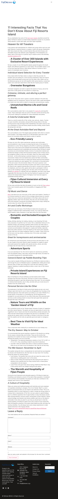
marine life (38, 111)
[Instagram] (6, 488)
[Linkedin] (8, 488)
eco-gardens (15, 171)
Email (10, 441)
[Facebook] (3, 488)
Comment (11, 417)
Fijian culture (46, 185)
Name (10, 435)
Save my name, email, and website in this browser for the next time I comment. (29, 454)
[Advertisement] (29, 15)
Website (10, 446)
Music (9, 194)
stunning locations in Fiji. (14, 56)
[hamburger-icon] (51, 2)
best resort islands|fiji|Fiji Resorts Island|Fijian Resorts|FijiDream (29, 408)
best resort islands (32, 38)
